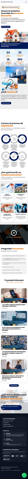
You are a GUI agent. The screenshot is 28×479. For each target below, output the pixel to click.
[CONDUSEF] (13, 456)
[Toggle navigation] (26, 2)
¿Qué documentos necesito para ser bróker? (11, 270)
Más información (6, 103)
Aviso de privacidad (16, 470)
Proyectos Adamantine (8, 426)
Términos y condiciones (6, 470)
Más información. (6, 26)
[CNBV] (17, 456)
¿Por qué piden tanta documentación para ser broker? (13, 255)
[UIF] (22, 456)
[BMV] (6, 459)
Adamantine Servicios (8, 421)
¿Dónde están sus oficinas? (8, 267)
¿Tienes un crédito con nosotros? (11, 7)
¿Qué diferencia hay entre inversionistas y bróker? (12, 272)
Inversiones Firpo (7, 424)
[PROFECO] (6, 456)
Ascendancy (6, 422)
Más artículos (14, 385)
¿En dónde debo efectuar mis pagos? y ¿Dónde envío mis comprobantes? (14, 263)
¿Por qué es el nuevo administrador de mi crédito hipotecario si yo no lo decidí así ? (14, 259)
